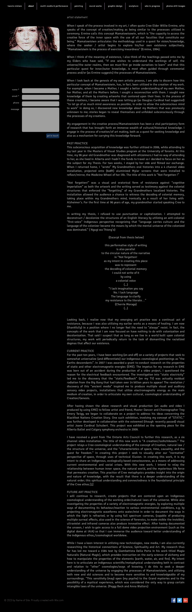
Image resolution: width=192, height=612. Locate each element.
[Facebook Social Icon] (173, 600)
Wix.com (59, 600)
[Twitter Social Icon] (179, 600)
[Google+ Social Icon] (185, 600)
